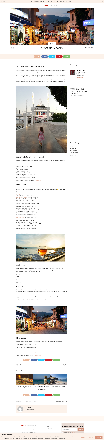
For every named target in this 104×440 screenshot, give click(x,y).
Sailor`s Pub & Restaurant (21, 230)
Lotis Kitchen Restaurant (21, 197)
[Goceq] (12, 48)
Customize (83, 437)
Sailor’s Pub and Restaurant (77, 95)
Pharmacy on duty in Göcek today (78, 91)
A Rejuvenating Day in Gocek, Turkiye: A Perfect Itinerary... (77, 89)
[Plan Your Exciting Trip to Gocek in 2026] (58, 379)
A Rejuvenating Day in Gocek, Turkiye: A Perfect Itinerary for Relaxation (41, 388)
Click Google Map (79, 77)
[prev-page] (71, 101)
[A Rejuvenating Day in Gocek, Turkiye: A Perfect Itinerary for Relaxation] (41, 379)
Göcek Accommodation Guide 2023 (26, 366)
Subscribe (81, 429)
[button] (102, 1)
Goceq (16, 47)
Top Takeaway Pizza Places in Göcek (79, 86)
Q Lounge (18, 194)
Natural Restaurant (20, 217)
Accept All (99, 437)
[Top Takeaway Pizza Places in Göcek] (24, 379)
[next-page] (73, 101)
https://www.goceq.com (30, 409)
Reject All (91, 437)
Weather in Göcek (61, 366)
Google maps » (38, 180)
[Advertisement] (79, 123)
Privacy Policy (73, 432)
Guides (52, 44)
